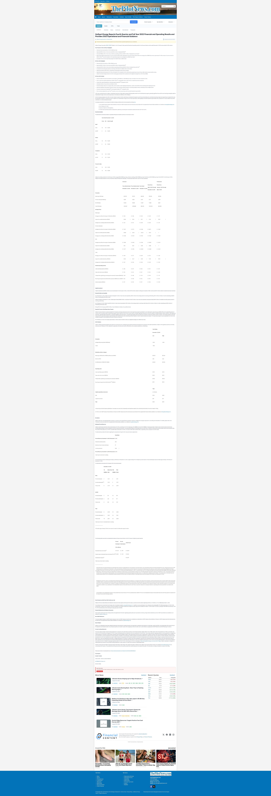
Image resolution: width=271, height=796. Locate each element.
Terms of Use (123, 791)
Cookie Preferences (103, 793)
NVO (142, 683)
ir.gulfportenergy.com (135, 421)
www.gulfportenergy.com (169, 104)
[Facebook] (166, 736)
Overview (106, 30)
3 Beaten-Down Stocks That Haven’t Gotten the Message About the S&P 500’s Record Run (126, 710)
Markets (99, 26)
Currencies (117, 30)
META (149, 689)
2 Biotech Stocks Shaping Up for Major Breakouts (127, 678)
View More (143, 675)
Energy (123, 726)
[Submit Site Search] (174, 6)
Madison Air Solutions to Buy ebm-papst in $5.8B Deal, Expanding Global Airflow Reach (128, 699)
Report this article (99, 671)
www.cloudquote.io (143, 734)
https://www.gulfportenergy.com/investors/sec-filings (150, 641)
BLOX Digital (166, 791)
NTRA (140, 683)
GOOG (149, 687)
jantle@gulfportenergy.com (100, 661)
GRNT (130, 726)
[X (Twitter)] (163, 736)
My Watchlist (160, 22)
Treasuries (132, 30)
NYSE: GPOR (108, 45)
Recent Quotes (147, 22)
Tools (118, 26)
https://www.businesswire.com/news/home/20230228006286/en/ (123, 650)
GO (137, 715)
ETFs (112, 26)
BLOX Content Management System (155, 791)
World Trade (127, 715)
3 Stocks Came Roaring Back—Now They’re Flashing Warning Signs (127, 688)
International (125, 30)
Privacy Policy (139, 737)
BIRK (135, 715)
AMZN (149, 679)
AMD (149, 683)
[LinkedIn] (170, 736)
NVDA (149, 694)
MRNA (137, 683)
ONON (140, 715)
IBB (129, 683)
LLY (131, 683)
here (135, 102)
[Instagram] (173, 736)
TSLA (149, 698)
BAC (149, 685)
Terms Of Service (148, 737)
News (111, 30)
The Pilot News (105, 791)
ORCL (149, 696)
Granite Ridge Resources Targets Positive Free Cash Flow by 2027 (127, 721)
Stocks (105, 26)
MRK (134, 683)
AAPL (149, 681)
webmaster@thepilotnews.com (160, 783)
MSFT (149, 691)
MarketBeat (115, 683)
